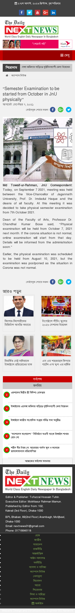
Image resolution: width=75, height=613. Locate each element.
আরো (37, 585)
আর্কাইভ (38, 603)
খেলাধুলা (37, 576)
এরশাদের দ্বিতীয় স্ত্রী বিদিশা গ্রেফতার (28, 392)
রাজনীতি (37, 549)
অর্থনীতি (37, 562)
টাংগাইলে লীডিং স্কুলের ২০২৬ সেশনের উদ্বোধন (54, 323)
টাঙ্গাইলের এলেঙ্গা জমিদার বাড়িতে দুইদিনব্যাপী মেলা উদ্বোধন (34, 67)
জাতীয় (37, 540)
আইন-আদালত (37, 558)
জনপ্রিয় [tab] (37, 385)
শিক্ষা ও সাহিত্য (37, 594)
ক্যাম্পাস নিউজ (18, 75)
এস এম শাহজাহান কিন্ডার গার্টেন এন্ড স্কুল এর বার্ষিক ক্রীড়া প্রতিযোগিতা (56, 364)
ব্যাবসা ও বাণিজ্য (37, 567)
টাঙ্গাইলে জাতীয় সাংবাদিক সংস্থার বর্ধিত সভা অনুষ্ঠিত (35, 420)
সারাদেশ (37, 544)
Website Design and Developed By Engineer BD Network (37, 610)
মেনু (66, 55)
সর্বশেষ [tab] (37, 379)
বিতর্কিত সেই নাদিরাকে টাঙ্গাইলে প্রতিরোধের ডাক (18, 362)
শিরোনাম (37, 589)
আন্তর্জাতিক (37, 553)
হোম (37, 535)
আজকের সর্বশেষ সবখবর (37, 461)
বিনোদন (37, 580)
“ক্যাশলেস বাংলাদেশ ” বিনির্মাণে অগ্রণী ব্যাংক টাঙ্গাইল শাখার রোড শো (40, 435)
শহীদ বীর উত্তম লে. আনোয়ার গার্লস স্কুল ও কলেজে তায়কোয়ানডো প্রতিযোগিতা (35, 449)
